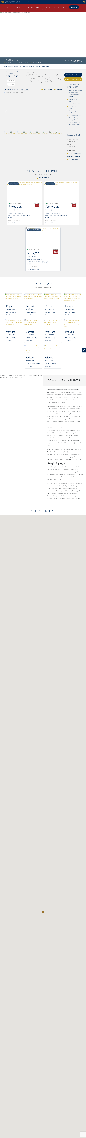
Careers (72, 3)
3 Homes (11, 81)
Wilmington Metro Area (27, 66)
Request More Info (72, 79)
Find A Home (30, 1)
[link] (33, 111)
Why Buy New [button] (40, 1)
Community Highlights (73, 85)
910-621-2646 (73, 159)
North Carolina (13, 66)
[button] (60, 111)
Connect (59, 1)
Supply (38, 66)
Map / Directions (38, 62)
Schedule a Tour (72, 75)
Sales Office (73, 135)
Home (5, 66)
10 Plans (11, 84)
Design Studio (50, 1)
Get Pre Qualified (69, 1)
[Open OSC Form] (84, 350)
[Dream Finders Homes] (10, 2)
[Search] (84, 2)
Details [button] (74, 7)
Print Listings (44, 178)
